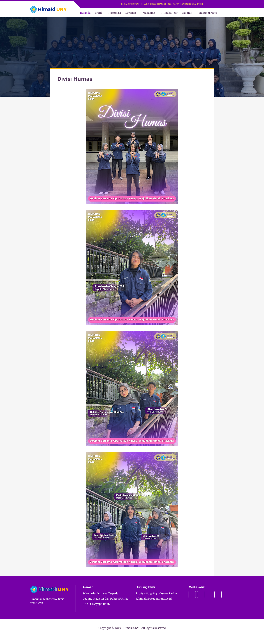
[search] (225, 13)
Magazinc (149, 12)
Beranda (85, 12)
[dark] (231, 13)
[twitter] (217, 4)
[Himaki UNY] (49, 9)
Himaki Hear (169, 12)
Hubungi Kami (208, 12)
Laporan (187, 12)
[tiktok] (226, 4)
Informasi (114, 12)
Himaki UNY (131, 628)
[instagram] (212, 4)
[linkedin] (231, 4)
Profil (98, 12)
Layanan (130, 12)
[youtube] (221, 4)
